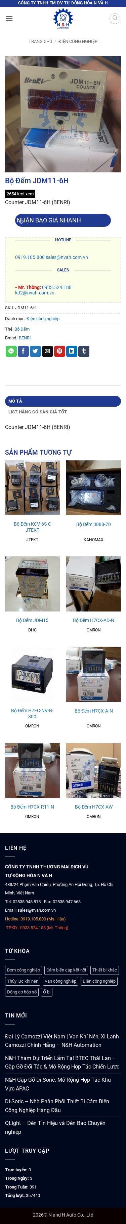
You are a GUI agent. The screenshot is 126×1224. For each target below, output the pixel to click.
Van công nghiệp (60, 981)
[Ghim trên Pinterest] (59, 351)
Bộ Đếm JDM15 (32, 620)
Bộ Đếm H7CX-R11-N (32, 807)
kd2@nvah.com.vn (34, 293)
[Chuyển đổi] (21, 223)
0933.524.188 (57, 287)
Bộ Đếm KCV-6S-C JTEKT (32, 527)
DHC (32, 630)
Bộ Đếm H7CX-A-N (94, 711)
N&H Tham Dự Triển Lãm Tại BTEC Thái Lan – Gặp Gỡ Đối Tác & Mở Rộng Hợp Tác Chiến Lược (62, 1062)
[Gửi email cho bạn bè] (47, 351)
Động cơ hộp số (22, 991)
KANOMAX (93, 539)
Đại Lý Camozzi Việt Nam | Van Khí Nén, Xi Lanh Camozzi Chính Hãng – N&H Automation (62, 1041)
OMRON (94, 630)
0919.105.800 (30, 257)
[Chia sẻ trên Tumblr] (83, 351)
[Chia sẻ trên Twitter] (35, 351)
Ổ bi (46, 991)
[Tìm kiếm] (115, 18)
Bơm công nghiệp (23, 970)
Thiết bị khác (104, 970)
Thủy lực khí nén (22, 981)
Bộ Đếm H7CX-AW (94, 807)
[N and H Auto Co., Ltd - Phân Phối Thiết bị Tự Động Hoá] (63, 18)
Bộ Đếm (22, 329)
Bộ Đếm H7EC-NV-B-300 (32, 713)
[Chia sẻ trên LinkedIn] (71, 351)
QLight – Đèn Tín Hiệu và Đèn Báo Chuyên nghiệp (55, 1127)
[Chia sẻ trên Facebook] (23, 351)
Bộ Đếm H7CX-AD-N (93, 620)
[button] (9, 18)
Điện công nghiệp (77, 41)
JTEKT (32, 539)
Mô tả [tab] (15, 401)
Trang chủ (40, 41)
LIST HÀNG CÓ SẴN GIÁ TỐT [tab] (37, 411)
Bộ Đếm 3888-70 (93, 524)
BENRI (25, 337)
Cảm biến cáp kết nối (66, 970)
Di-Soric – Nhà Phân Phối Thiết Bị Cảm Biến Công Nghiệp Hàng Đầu (57, 1105)
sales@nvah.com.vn (67, 257)
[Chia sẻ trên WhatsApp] (11, 351)
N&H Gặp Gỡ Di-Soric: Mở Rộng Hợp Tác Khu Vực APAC (58, 1084)
